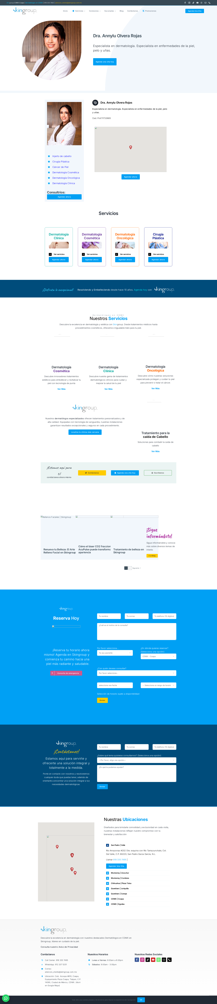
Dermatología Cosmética (65, 172)
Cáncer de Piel (60, 167)
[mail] (205, 3)
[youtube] (197, 3)
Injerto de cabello (61, 156)
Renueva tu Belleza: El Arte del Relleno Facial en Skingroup (61, 551)
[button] (130, 147)
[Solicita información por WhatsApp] (5, 998)
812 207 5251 (61, 964)
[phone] (209, 3)
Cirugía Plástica (60, 161)
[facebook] (185, 3)
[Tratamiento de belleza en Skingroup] (134, 531)
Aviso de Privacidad (68, 947)
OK (141, 1000)
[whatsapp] (201, 3)
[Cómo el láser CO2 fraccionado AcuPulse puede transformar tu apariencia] (100, 531)
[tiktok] (193, 3)
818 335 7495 (119, 859)
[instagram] (189, 3)
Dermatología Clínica (63, 183)
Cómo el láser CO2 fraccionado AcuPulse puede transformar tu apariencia (96, 549)
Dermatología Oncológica (66, 178)
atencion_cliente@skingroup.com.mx (68, 3)
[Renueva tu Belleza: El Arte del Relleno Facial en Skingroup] (65, 531)
